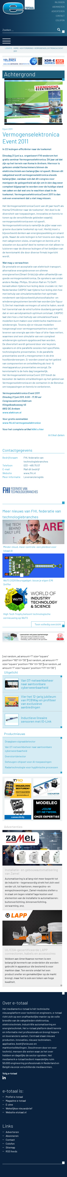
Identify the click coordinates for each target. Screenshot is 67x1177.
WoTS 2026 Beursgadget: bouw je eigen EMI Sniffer (28, 582)
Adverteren (58, 11)
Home (16, 48)
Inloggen (60, 2)
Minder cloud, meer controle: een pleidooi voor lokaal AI (29, 548)
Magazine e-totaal (16, 1100)
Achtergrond (26, 48)
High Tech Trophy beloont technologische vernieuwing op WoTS (27, 615)
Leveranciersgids (34, 476)
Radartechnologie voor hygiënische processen (31, 767)
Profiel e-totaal (14, 1096)
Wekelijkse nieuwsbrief (19, 1108)
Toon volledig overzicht (48, 624)
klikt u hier (38, 429)
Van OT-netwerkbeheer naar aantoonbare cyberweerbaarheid (28, 748)
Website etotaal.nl (16, 1112)
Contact (60, 16)
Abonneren (58, 6)
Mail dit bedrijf (32, 469)
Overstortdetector (15, 756)
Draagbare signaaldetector (20, 741)
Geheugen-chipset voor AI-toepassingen (28, 761)
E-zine (9, 1104)
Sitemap (10, 1147)
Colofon (60, 20)
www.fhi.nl (30, 473)
